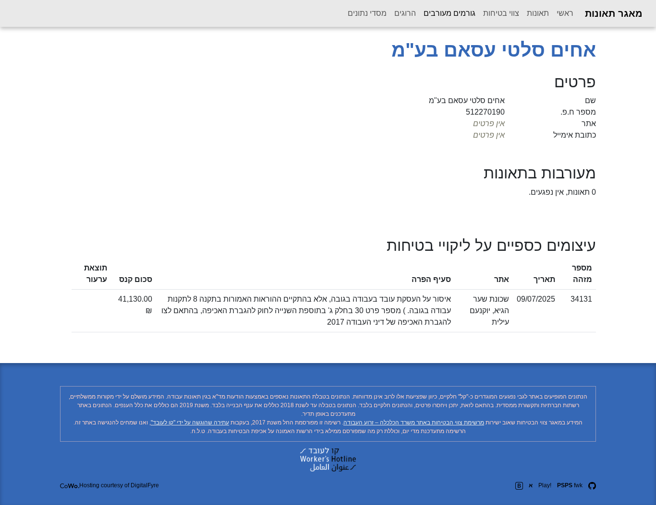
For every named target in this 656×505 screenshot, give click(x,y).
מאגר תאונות (614, 13)
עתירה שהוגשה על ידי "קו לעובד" (190, 422)
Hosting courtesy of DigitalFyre (119, 485)
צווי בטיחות (501, 13)
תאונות (538, 13)
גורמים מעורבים (447, 13)
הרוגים (405, 13)
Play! (544, 485)
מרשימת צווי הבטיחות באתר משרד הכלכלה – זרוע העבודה (413, 422)
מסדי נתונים (367, 13)
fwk (570, 485)
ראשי (565, 13)
